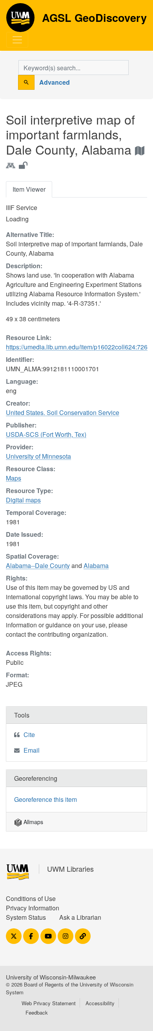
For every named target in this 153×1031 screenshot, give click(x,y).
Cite (29, 734)
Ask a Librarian (80, 917)
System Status (26, 917)
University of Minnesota (38, 456)
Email (32, 750)
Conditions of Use (31, 898)
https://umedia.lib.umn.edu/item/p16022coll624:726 (77, 346)
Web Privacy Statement (49, 1003)
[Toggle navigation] (17, 40)
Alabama (96, 565)
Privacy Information (32, 907)
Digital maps (23, 499)
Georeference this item (45, 799)
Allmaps (32, 822)
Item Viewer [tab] (29, 189)
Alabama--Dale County (38, 565)
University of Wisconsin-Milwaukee (51, 977)
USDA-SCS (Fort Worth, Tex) (46, 434)
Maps (13, 478)
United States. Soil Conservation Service (62, 412)
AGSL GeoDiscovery (20, 20)
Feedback (37, 1012)
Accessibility (100, 1003)
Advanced (54, 82)
